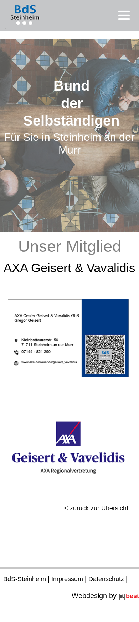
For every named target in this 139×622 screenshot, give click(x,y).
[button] (69, 15)
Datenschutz (106, 579)
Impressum (67, 579)
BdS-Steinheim (24, 579)
